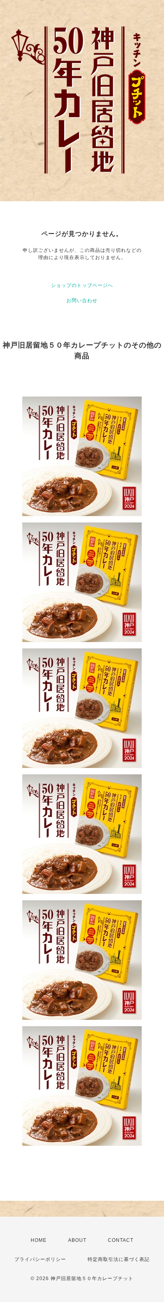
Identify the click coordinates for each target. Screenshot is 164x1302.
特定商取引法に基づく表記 (119, 1259)
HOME (39, 1240)
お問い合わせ (82, 300)
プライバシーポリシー (40, 1259)
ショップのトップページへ (82, 285)
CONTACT (120, 1240)
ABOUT (77, 1240)
